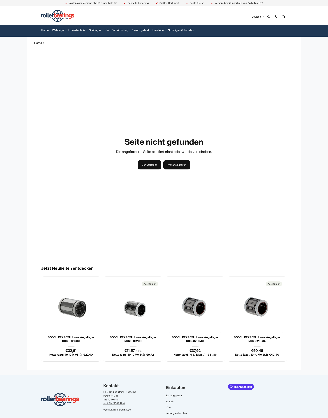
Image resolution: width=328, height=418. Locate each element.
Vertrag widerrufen (176, 413)
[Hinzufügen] (92, 327)
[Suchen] (268, 16)
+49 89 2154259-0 (114, 403)
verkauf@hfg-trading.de (117, 409)
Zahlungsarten (174, 395)
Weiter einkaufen (176, 164)
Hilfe (168, 407)
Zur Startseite (149, 164)
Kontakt (170, 401)
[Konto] (275, 16)
